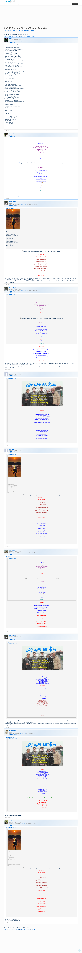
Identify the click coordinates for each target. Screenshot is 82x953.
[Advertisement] (41, 15)
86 (16, 36)
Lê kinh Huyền (12, 201)
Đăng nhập (75, 3)
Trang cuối (33, 36)
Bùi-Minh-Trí (12, 730)
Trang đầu (6, 36)
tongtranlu (11, 38)
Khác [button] (70, 3)
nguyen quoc (12, 550)
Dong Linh (11, 373)
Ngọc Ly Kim (12, 133)
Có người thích (13, 42)
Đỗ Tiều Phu (12, 821)
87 (18, 36)
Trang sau (28, 36)
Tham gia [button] (65, 3)
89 (21, 36)
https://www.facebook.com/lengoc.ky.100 (13, 196)
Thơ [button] (60, 3)
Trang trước (11, 36)
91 (24, 36)
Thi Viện (8, 1)
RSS (77, 951)
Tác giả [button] (55, 3)
